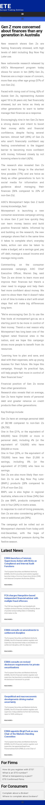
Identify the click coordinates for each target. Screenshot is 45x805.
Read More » (8, 585)
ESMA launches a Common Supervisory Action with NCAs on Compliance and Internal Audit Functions (20, 562)
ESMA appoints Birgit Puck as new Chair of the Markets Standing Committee (21, 734)
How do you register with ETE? (18, 769)
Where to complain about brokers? (20, 796)
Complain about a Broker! (15, 793)
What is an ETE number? (15, 773)
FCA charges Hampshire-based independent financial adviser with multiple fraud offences (21, 598)
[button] (22, 14)
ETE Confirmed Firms (13, 779)
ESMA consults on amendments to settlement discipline (21, 631)
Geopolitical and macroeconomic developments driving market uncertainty (20, 699)
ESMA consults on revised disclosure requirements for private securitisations (21, 665)
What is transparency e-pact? (17, 776)
